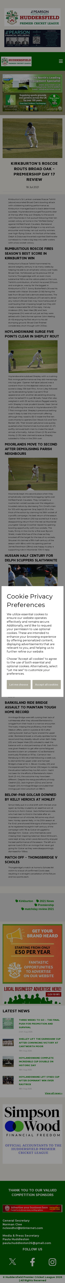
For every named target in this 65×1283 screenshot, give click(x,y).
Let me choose (18, 684)
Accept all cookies (46, 684)
